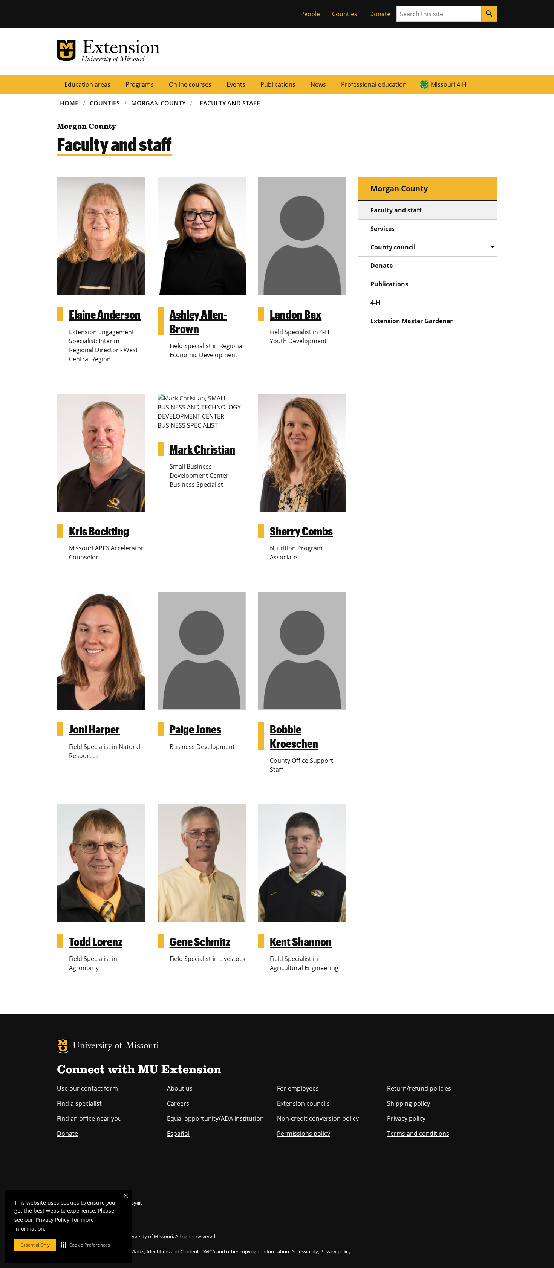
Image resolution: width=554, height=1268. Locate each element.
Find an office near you (89, 1118)
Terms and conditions (418, 1133)
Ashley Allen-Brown (198, 321)
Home (69, 103)
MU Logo (63, 1046)
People (310, 14)
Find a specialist (79, 1103)
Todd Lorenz (95, 941)
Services (382, 229)
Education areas (87, 84)
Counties (344, 14)
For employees (298, 1088)
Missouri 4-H (449, 84)
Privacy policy (406, 1118)
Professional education (374, 84)
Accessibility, (305, 1251)
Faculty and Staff (230, 103)
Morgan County (158, 103)
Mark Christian (202, 449)
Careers (178, 1103)
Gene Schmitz (200, 941)
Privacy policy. (336, 1251)
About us (180, 1088)
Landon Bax (295, 314)
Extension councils (303, 1103)
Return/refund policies (419, 1088)
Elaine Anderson (105, 314)
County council (393, 247)
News (318, 84)
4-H (375, 302)
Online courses (190, 84)
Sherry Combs (301, 531)
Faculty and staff (395, 210)
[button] (85, 1245)
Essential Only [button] (35, 1245)
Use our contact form (87, 1088)
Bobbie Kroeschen (294, 736)
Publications (277, 84)
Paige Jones (195, 729)
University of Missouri (116, 1046)
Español (178, 1133)
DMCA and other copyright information (245, 1251)
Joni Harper (94, 729)
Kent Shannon (301, 941)
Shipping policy (408, 1103)
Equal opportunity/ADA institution (215, 1118)
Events (235, 84)
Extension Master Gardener (411, 321)
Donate (379, 14)
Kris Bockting (99, 531)
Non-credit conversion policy (318, 1118)
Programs (139, 84)
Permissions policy (303, 1133)
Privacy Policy (52, 1219)
